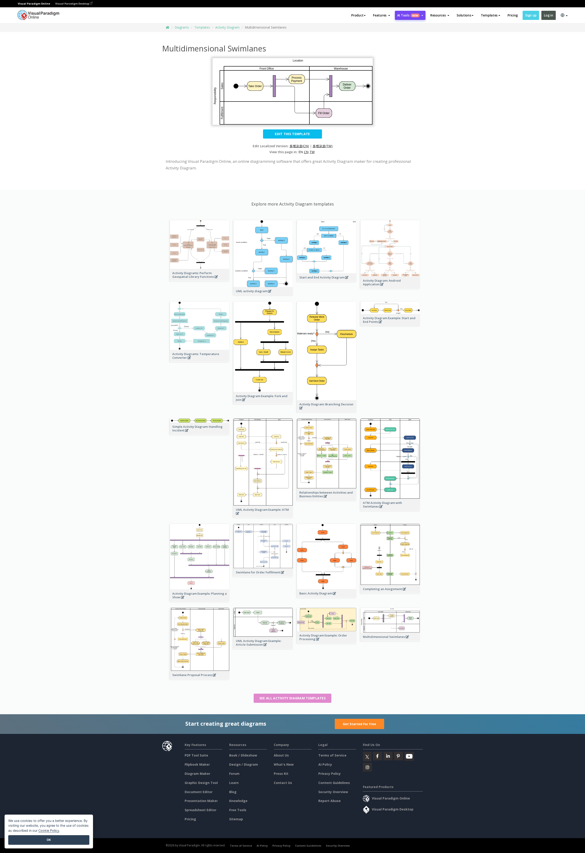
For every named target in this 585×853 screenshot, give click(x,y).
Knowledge (238, 801)
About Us (281, 755)
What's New (284, 764)
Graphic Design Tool (201, 783)
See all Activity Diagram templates (292, 698)
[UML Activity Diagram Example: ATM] (263, 516)
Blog (233, 792)
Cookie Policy (48, 830)
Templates (202, 27)
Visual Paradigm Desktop (72, 3)
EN (300, 152)
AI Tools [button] (407, 15)
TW (312, 152)
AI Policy (325, 764)
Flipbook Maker (197, 764)
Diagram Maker (197, 773)
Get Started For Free (359, 724)
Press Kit (281, 773)
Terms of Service (332, 755)
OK (49, 840)
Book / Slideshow (243, 755)
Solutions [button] (464, 15)
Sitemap (236, 819)
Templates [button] (489, 15)
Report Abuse (329, 801)
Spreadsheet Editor (200, 810)
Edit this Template (292, 134)
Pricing (513, 15)
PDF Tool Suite (196, 755)
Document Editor (199, 792)
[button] (381, 15)
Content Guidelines (334, 783)
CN (306, 152)
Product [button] (357, 15)
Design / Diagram (243, 764)
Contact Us (283, 783)
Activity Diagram (227, 27)
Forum (234, 773)
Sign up (531, 15)
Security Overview (333, 792)
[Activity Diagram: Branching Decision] (326, 410)
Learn (234, 783)
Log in (548, 15)
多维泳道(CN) (299, 146)
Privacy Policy (329, 773)
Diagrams (182, 27)
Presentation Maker (201, 801)
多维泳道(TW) (322, 146)
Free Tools (237, 810)
